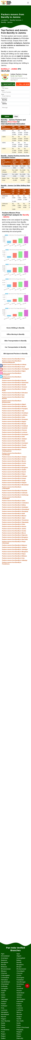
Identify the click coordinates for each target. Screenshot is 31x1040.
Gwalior (3, 990)
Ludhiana (20, 1010)
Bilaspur (4, 971)
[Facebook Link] (2, 365)
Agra (2, 954)
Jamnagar (4, 999)
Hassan (19, 990)
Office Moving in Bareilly (15, 334)
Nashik (19, 1019)
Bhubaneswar (6, 969)
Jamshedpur (21, 999)
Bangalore (4, 962)
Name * (3, 86)
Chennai (4, 973)
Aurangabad (21, 958)
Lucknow (20, 1008)
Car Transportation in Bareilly (15, 347)
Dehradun (4, 980)
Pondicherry (5, 1029)
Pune (3, 1032)
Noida (3, 1023)
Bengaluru (20, 964)
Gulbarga (4, 986)
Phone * (3, 90)
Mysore (3, 1016)
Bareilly (19, 962)
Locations (4, 20)
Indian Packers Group (19, 74)
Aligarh (19, 956)
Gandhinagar (21, 982)
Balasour (4, 960)
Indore (3, 995)
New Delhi (20, 1021)
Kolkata (19, 1006)
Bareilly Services (15, 20)
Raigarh (19, 1032)
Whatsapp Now (9, 84)
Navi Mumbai (5, 1021)
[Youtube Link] (2, 369)
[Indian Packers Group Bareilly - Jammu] (5, 77)
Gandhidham (5, 982)
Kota (2, 1008)
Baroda (3, 964)
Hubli (3, 993)
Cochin (19, 975)
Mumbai (19, 1014)
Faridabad (20, 980)
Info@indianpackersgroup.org (19, 78)
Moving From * (4, 98)
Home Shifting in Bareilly (15, 328)
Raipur (3, 1034)
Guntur (19, 986)
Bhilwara (4, 967)
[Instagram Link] (2, 373)
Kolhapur (4, 1006)
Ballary (19, 960)
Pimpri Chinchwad (23, 1027)
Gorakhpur (20, 984)
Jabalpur (19, 995)
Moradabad (5, 1014)
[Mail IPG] (27, 981)
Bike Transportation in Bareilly (16, 341)
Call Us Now (23, 84)
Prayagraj (20, 1029)
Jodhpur (4, 1001)
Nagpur (19, 1016)
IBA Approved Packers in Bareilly (15, 353)
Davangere (20, 977)
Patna (3, 1025)
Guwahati (20, 988)
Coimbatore (5, 977)
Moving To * (4, 102)
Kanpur (3, 1003)
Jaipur (3, 997)
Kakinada (20, 1001)
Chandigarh (21, 971)
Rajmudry (20, 1038)
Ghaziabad (5, 984)
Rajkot (3, 1038)
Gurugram (4, 988)
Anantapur (4, 958)
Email (2, 94)
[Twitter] (2, 376)
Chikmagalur (5, 975)
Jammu (19, 997)
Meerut (19, 1012)
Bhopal (19, 967)
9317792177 (14, 80)
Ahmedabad (5, 956)
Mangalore (4, 1012)
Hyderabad (20, 993)
